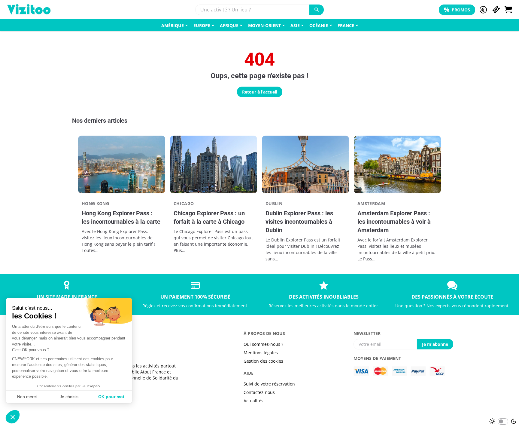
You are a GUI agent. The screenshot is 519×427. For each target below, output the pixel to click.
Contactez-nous (259, 392)
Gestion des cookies (263, 361)
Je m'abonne (435, 344)
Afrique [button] (229, 25)
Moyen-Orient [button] (264, 25)
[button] (483, 10)
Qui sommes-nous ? (263, 344)
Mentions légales (261, 352)
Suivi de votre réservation (269, 384)
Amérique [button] (172, 25)
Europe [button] (201, 25)
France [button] (346, 25)
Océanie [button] (318, 25)
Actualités (253, 401)
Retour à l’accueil (259, 92)
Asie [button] (295, 25)
